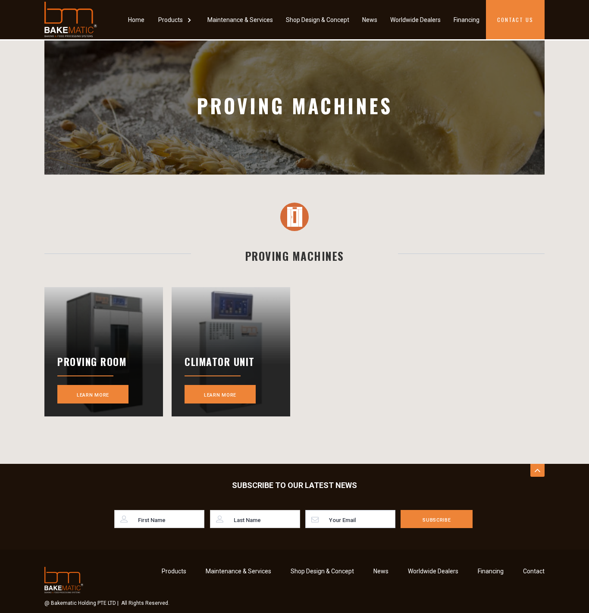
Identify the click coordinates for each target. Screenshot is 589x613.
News (369, 19)
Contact (534, 571)
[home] (70, 19)
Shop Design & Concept (317, 19)
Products (174, 571)
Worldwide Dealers (415, 19)
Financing (466, 19)
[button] (176, 19)
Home (136, 19)
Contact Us (515, 20)
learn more (93, 395)
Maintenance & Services (240, 19)
